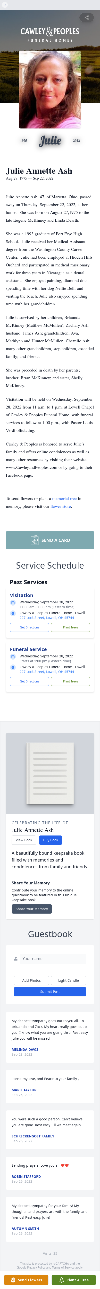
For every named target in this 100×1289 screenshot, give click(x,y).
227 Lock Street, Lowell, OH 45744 (47, 617)
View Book (24, 840)
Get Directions (29, 627)
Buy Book (50, 840)
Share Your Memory (32, 909)
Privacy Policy (36, 1267)
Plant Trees (70, 627)
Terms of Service (63, 1267)
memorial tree (64, 498)
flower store (60, 506)
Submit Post (50, 991)
